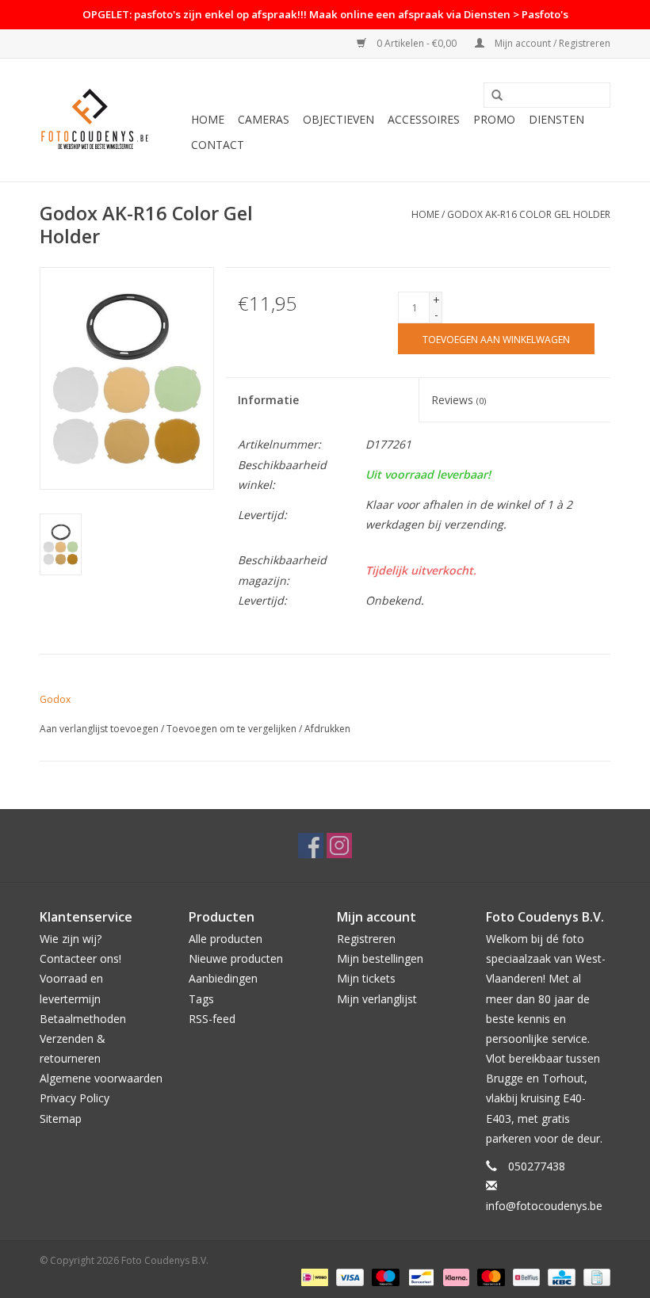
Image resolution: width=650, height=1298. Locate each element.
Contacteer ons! (80, 958)
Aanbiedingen (223, 978)
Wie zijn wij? (70, 938)
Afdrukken (327, 728)
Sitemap (61, 1118)
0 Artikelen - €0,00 (416, 43)
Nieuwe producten (236, 958)
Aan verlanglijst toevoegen (99, 728)
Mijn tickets (366, 978)
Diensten (556, 119)
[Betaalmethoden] (313, 1276)
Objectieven (338, 119)
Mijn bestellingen (380, 958)
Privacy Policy (74, 1097)
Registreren (366, 938)
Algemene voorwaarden (101, 1078)
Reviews (458, 399)
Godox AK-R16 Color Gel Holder (528, 214)
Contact (217, 144)
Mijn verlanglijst (377, 998)
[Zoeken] (497, 95)
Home (207, 119)
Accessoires (424, 119)
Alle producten (225, 938)
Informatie (268, 399)
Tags (201, 998)
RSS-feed (212, 1018)
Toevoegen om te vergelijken (232, 728)
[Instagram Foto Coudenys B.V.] (339, 845)
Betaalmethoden (83, 1018)
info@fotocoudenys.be (544, 1205)
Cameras (263, 119)
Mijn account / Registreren (551, 43)
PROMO (494, 119)
